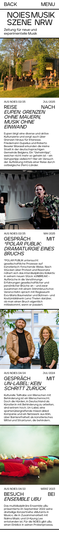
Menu (48, 4)
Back (10, 4)
